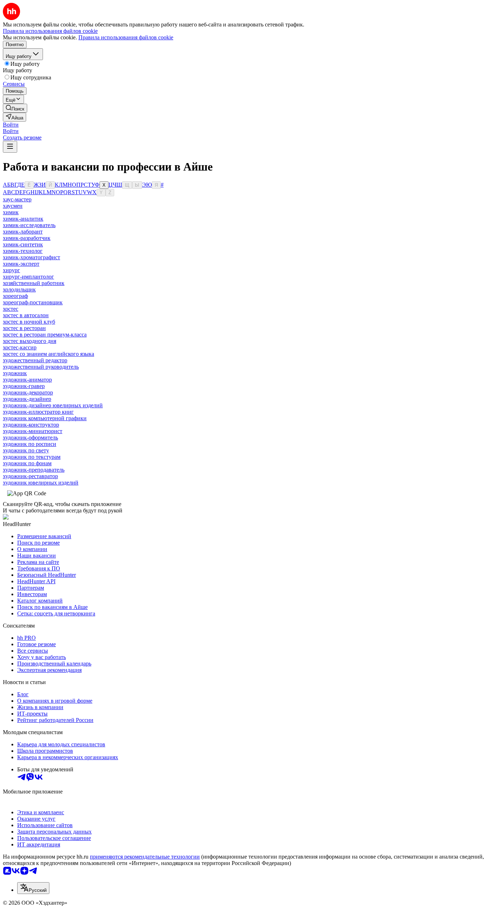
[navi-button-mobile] (10, 147)
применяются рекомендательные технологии (145, 857)
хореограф (15, 296)
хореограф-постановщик (33, 302)
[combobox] (33, 888)
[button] (11, 125)
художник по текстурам (31, 457)
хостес (10, 309)
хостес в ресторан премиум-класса (45, 334)
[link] (15, 108)
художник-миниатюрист (32, 431)
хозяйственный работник (33, 283)
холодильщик (19, 289)
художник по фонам (27, 463)
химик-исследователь (29, 225)
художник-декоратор (28, 392)
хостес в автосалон (26, 315)
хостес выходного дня (29, 341)
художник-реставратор (30, 476)
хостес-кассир (20, 347)
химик (11, 212)
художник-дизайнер (27, 399)
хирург (11, 270)
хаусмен (13, 206)
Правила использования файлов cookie (125, 37)
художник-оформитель (30, 437)
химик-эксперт (21, 264)
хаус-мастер (17, 199)
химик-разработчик (26, 238)
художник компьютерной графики (45, 418)
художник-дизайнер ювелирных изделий (53, 405)
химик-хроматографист (31, 257)
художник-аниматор (27, 380)
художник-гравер (24, 386)
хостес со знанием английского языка (48, 354)
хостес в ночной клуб (29, 322)
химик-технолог (23, 251)
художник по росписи (29, 444)
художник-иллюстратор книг (38, 412)
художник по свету (26, 450)
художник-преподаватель (33, 470)
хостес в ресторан (24, 328)
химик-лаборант (23, 232)
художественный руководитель (41, 367)
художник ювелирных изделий (40, 483)
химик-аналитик (23, 219)
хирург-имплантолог (28, 277)
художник (15, 373)
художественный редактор (35, 360)
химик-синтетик (23, 244)
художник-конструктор (31, 425)
